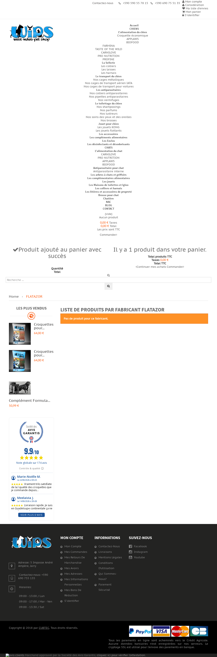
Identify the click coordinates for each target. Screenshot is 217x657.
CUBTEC (44, 628)
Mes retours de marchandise (74, 560)
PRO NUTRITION (109, 56)
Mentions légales (110, 557)
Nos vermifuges (108, 100)
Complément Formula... (29, 401)
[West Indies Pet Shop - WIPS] (31, 33)
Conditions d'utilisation (106, 565)
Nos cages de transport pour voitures (109, 86)
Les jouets (108, 181)
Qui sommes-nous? (108, 576)
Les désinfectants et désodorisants (108, 144)
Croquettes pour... (43, 326)
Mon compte (71, 537)
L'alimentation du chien (132, 32)
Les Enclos (108, 141)
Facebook (140, 546)
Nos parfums (108, 110)
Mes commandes (75, 552)
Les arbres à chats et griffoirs (109, 175)
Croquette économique (132, 35)
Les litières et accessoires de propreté (108, 191)
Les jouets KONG (108, 127)
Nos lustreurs (108, 113)
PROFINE (108, 59)
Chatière (108, 198)
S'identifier (191, 15)
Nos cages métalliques (108, 79)
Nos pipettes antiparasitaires (108, 96)
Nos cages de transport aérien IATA (108, 83)
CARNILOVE (108, 52)
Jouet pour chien (108, 124)
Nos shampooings (108, 107)
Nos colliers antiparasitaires (108, 93)
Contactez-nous (109, 546)
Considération (194, 5)
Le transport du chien (108, 76)
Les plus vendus (31, 308)
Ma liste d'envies (196, 8)
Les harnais (108, 73)
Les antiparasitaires (108, 90)
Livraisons (105, 552)
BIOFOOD (132, 42)
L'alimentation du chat (108, 151)
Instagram (140, 552)
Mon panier (193, 12)
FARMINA (109, 46)
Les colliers (108, 66)
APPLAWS (133, 39)
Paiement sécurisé (105, 587)
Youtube (139, 557)
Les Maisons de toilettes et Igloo (108, 185)
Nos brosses (109, 120)
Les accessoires (108, 134)
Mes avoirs (71, 568)
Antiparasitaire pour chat (108, 168)
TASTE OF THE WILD (108, 49)
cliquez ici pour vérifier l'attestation (121, 655)
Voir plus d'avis (31, 514)
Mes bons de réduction (72, 592)
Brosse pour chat (108, 195)
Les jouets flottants (108, 130)
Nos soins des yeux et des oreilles (108, 117)
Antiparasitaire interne (108, 171)
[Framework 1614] (31, 541)
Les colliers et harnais (108, 188)
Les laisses (108, 69)
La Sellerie (108, 62)
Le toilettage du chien (108, 103)
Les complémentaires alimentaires (108, 178)
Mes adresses (73, 574)
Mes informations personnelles (76, 582)
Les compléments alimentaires (108, 137)
